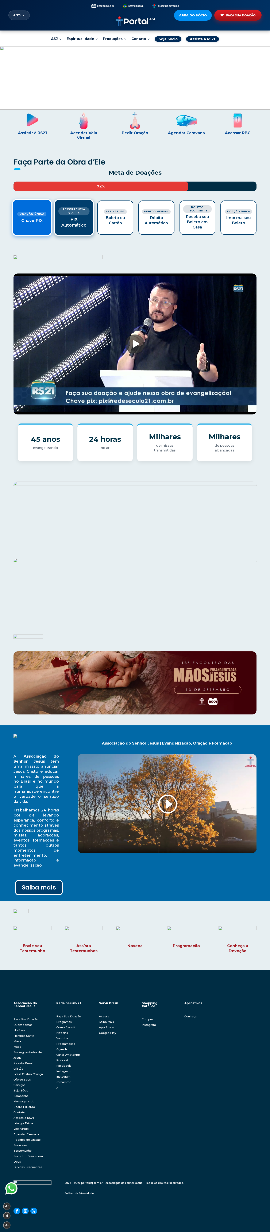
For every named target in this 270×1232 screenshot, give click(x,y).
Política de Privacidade (79, 1193)
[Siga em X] (33, 1211)
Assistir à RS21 (32, 133)
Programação (65, 1043)
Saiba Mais (106, 1022)
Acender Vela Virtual (83, 135)
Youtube (62, 1038)
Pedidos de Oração (27, 1139)
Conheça (190, 1016)
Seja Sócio (21, 1090)
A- (7, 1225)
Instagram (63, 1071)
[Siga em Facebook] (17, 1211)
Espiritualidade (80, 39)
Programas (64, 1022)
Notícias (19, 1030)
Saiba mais (39, 887)
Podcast (62, 1060)
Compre (147, 1019)
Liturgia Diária (23, 1123)
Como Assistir (66, 1027)
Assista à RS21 (24, 1117)
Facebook (63, 1065)
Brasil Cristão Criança (28, 1074)
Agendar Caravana (186, 133)
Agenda (62, 1049)
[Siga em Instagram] (25, 1211)
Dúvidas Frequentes (28, 1167)
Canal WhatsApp (68, 1054)
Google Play (107, 1032)
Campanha (21, 1096)
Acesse (104, 1016)
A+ (7, 1206)
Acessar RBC (237, 133)
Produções (113, 39)
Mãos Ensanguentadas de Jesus (28, 1052)
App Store (106, 1027)
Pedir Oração (135, 133)
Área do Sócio (193, 15)
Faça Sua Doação (241, 15)
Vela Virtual (21, 1128)
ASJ (54, 39)
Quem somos (23, 1024)
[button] (135, 78)
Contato (138, 39)
